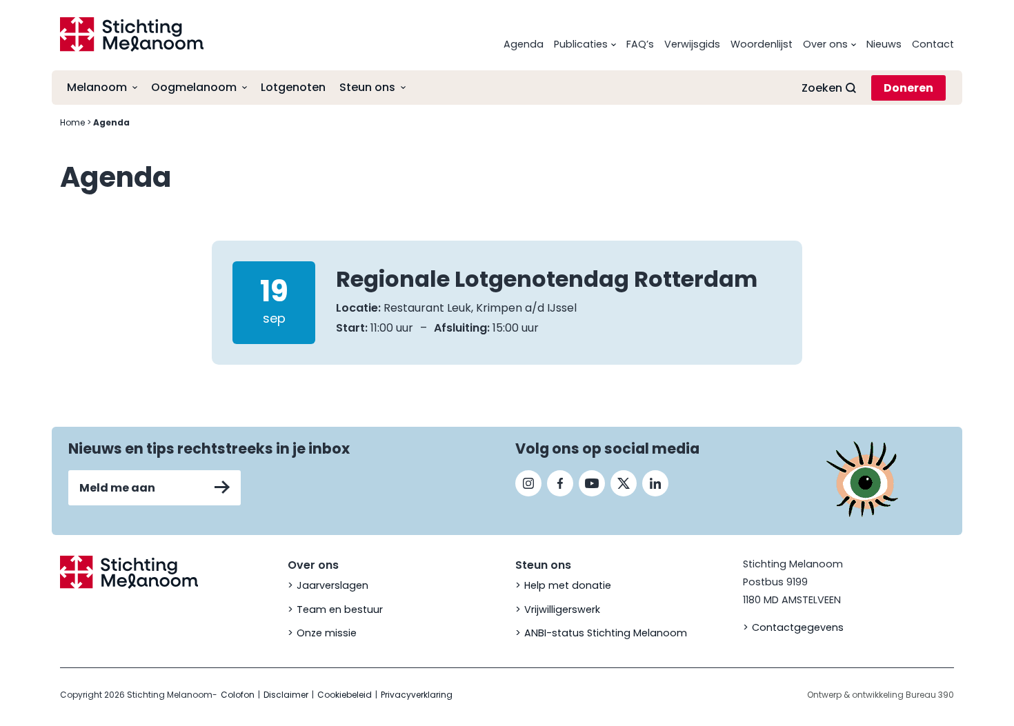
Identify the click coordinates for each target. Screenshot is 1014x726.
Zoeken (822, 88)
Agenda (524, 44)
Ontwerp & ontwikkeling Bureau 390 (880, 694)
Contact (933, 44)
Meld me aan (117, 488)
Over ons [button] (825, 44)
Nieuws (884, 44)
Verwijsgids (692, 44)
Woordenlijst (761, 44)
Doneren (908, 88)
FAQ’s (640, 44)
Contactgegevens (798, 627)
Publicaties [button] (581, 44)
